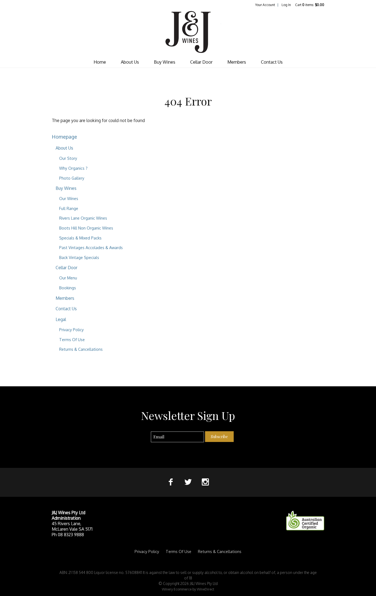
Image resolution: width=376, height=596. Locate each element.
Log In (286, 5)
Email (146, 431)
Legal (61, 319)
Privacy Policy (71, 329)
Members (236, 62)
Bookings (67, 287)
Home (100, 62)
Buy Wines (164, 62)
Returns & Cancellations (81, 349)
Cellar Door (201, 62)
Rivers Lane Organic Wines (83, 217)
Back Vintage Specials (79, 257)
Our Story (68, 158)
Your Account (265, 5)
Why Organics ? (73, 168)
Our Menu (68, 277)
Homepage (64, 136)
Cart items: (309, 5)
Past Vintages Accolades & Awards (91, 247)
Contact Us (272, 62)
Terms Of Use (72, 339)
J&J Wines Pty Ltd (188, 32)
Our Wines (68, 198)
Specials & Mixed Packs (80, 237)
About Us (130, 62)
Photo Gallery (71, 178)
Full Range (68, 208)
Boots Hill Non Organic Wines (86, 227)
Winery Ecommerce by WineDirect (188, 589)
